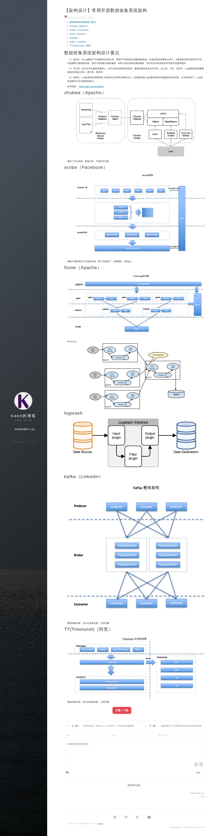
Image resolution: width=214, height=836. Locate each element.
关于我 (34, 442)
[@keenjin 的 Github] (126, 817)
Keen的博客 (23, 416)
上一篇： (102, 726)
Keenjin (100, 823)
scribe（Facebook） (80, 30)
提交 (198, 773)
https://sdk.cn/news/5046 (91, 86)
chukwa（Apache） (79, 26)
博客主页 (15, 442)
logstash (74, 37)
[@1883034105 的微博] (115, 817)
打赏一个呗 (122, 710)
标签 (28, 442)
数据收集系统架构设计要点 (83, 22)
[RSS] (137, 817)
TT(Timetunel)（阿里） (81, 45)
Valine (203, 793)
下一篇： (175, 726)
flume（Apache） (78, 34)
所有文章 (22, 442)
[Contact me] (149, 817)
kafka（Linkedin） (79, 41)
